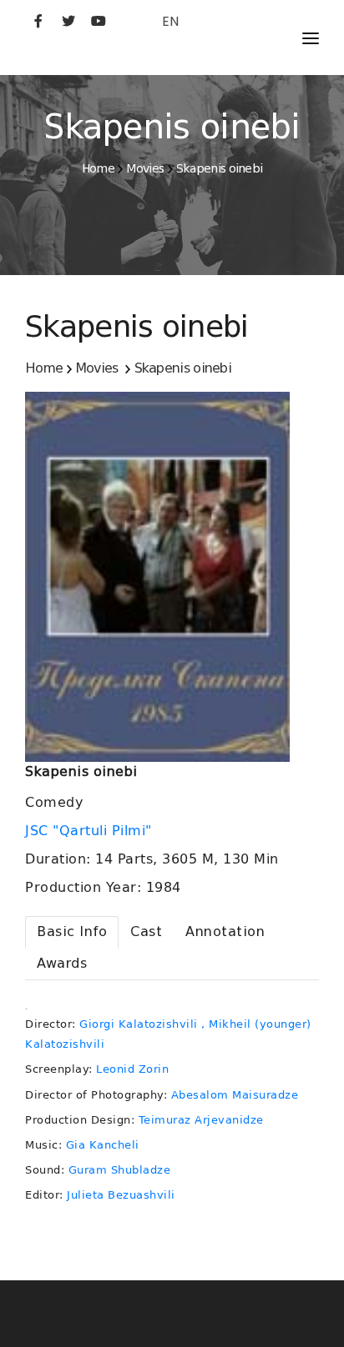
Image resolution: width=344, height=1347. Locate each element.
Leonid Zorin (132, 1069)
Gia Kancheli (102, 1145)
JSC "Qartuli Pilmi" (90, 831)
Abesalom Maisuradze (235, 1095)
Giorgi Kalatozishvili (138, 1024)
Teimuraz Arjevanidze (201, 1120)
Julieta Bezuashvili (121, 1195)
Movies (145, 168)
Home (98, 168)
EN (170, 21)
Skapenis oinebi (219, 168)
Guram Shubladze (119, 1170)
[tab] (72, 932)
